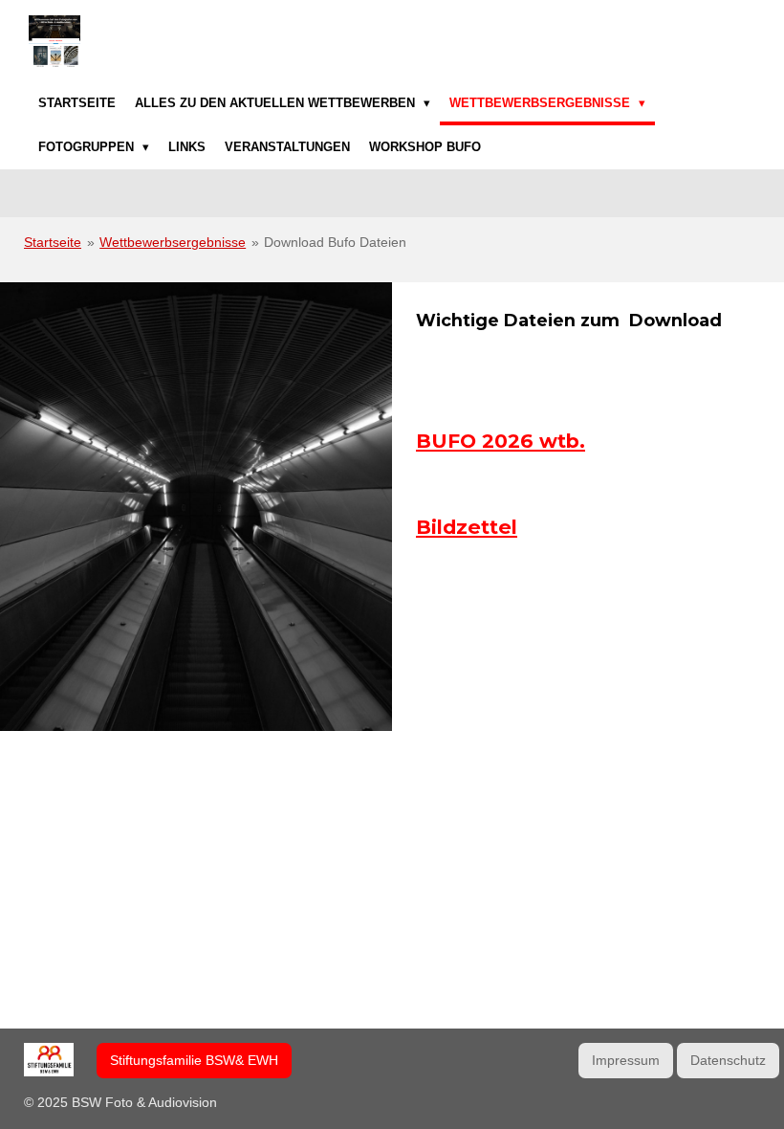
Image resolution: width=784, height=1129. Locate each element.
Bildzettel (466, 527)
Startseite (52, 242)
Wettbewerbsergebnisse (172, 242)
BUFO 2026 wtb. (500, 441)
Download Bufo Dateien (335, 242)
